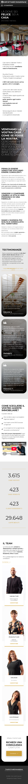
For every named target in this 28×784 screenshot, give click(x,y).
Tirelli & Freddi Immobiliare (14, 2)
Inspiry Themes (17, 778)
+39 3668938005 (8, 5)
